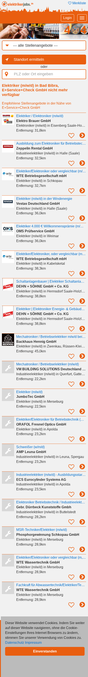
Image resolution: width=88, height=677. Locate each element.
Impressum (33, 642)
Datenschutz (14, 642)
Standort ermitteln (29, 59)
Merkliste (79, 3)
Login (67, 18)
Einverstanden (45, 651)
